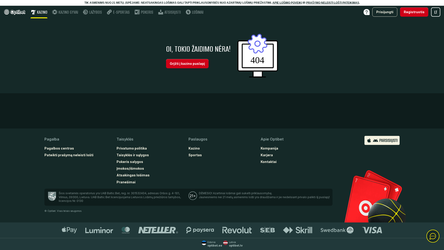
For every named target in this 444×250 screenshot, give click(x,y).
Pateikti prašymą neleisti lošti (68, 155)
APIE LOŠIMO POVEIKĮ (287, 2)
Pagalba (51, 139)
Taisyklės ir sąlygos (133, 155)
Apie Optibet (272, 139)
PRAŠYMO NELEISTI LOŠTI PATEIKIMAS (332, 2)
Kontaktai (269, 162)
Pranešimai (126, 182)
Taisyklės (125, 139)
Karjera (267, 155)
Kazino (194, 148)
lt (435, 12)
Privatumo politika (132, 148)
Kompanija (269, 148)
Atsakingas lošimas (133, 175)
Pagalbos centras (59, 148)
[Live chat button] (432, 236)
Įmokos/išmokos (130, 168)
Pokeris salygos (130, 162)
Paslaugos (197, 139)
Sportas (195, 155)
